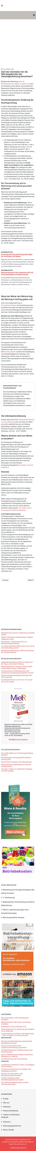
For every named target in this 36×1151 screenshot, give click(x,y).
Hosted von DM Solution (11, 1115)
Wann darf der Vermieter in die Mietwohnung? (16, 762)
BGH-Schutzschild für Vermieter (13, 917)
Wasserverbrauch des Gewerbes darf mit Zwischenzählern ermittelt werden (17, 274)
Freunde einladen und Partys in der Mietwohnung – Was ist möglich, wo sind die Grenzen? (17, 1034)
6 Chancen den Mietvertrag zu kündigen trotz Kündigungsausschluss (16, 1070)
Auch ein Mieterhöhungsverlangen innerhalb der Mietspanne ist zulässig (17, 1055)
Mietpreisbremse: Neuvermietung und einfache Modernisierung (17, 903)
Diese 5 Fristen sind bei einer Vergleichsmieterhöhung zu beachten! (13, 1046)
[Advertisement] (18, 39)
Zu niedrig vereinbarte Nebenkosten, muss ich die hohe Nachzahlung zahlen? (17, 647)
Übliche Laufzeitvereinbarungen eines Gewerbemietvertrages (15, 911)
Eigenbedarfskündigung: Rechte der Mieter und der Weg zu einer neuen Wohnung (17, 663)
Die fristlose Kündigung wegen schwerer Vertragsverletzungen (15, 1083)
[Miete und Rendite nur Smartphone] (18, 810)
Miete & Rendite (8, 1130)
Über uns (6, 1103)
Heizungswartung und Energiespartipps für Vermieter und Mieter (16, 255)
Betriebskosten (7, 252)
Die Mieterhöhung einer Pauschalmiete (14, 1059)
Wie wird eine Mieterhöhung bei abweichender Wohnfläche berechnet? (16, 1042)
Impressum (7, 1107)
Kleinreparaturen (10, 352)
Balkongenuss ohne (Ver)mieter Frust (13, 1026)
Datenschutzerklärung (10, 1111)
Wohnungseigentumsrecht (12, 1126)
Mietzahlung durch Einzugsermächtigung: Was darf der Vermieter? (17, 891)
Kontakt (5, 1099)
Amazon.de (23, 1144)
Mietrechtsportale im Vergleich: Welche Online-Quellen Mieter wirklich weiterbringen (17, 667)
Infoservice (6, 1122)
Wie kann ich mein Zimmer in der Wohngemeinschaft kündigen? (12, 1074)
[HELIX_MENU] (34, 15)
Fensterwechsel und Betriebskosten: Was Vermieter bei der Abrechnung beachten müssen (17, 672)
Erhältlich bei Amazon (18, 739)
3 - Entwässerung (9, 897)
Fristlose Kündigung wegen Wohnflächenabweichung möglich (12, 1079)
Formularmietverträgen (9, 305)
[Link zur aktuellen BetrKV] (18, 937)
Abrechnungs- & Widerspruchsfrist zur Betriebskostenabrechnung (14, 642)
